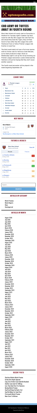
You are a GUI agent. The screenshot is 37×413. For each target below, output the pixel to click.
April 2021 (8, 350)
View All (31, 147)
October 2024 (9, 263)
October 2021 (8, 338)
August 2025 (8, 242)
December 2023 (9, 284)
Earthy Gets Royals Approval (12, 380)
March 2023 (8, 303)
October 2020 (9, 363)
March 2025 (8, 253)
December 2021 (9, 334)
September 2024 (9, 265)
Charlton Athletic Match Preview (14, 377)
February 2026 (9, 230)
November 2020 (9, 361)
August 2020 (8, 367)
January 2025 (8, 257)
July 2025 (7, 245)
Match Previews (9, 201)
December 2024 (9, 259)
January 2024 (8, 282)
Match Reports (9, 203)
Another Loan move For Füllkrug (13, 384)
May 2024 (8, 274)
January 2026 (8, 232)
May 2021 (7, 348)
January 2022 (8, 332)
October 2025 (9, 238)
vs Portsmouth (6, 165)
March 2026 (8, 228)
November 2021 (9, 336)
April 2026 (8, 226)
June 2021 (8, 346)
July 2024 (7, 269)
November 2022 (9, 311)
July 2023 (7, 294)
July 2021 (7, 344)
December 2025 (9, 234)
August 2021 (8, 342)
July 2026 (7, 220)
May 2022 (7, 323)
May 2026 (7, 224)
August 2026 (8, 218)
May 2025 (7, 249)
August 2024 (8, 267)
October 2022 (9, 313)
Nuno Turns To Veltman (11, 396)
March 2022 (8, 327)
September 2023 (9, 290)
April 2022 (8, 325)
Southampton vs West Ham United (13, 134)
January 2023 (8, 307)
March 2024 (8, 278)
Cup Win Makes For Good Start (13, 392)
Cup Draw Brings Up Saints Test (13, 390)
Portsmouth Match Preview (12, 394)
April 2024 (8, 276)
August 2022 (8, 317)
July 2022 (7, 319)
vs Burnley (5, 160)
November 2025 (9, 236)
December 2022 (9, 309)
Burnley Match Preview (11, 388)
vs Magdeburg (6, 170)
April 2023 (8, 301)
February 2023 (9, 305)
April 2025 (8, 251)
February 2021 (9, 354)
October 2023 (9, 288)
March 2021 (8, 352)
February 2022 (9, 329)
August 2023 (8, 292)
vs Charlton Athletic (8, 155)
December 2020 (9, 359)
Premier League (14, 83)
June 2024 (8, 271)
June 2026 (8, 222)
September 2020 (9, 365)
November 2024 (9, 261)
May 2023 (7, 298)
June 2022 (8, 321)
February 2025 (9, 255)
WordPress (21, 410)
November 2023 (9, 286)
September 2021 (9, 340)
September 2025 (9, 240)
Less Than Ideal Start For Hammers (15, 386)
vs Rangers (5, 175)
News (6, 205)
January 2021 (8, 356)
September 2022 (9, 315)
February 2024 (9, 280)
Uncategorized (9, 207)
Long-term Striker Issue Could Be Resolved (17, 382)
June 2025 (8, 247)
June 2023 (8, 296)
